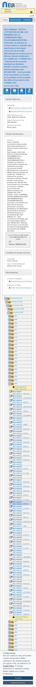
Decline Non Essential (18, 682)
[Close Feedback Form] (31, 12)
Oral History (27, 20)
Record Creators (15, 20)
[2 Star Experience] (19, 10)
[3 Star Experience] (21, 10)
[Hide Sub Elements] (5, 298)
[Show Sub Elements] (9, 309)
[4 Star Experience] (24, 10)
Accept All (18, 678)
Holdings (5, 20)
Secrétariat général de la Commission (22, 111)
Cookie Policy (8, 666)
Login (31, 16)
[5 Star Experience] (26, 10)
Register (16, 235)
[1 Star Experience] (17, 10)
